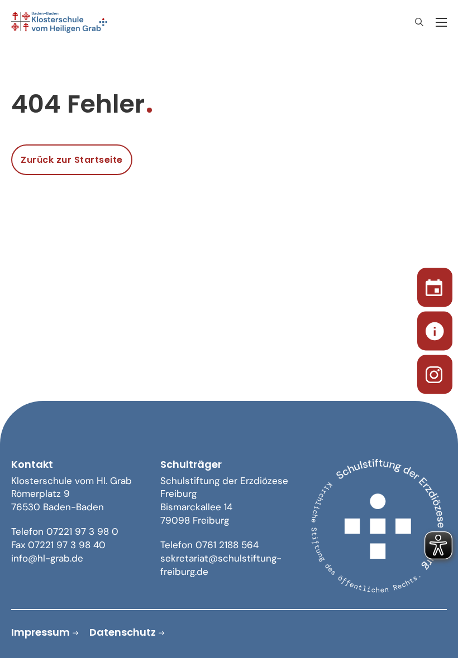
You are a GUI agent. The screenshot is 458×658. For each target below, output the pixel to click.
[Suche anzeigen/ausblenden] (419, 22)
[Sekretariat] (434, 329)
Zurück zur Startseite (72, 159)
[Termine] (434, 285)
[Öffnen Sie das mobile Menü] (441, 22)
